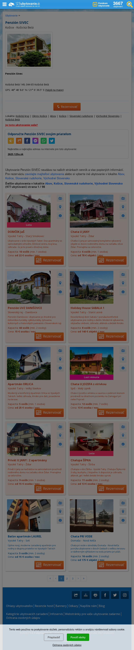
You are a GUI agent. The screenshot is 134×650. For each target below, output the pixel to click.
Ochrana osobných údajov (67, 645)
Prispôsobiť (54, 637)
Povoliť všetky (77, 637)
